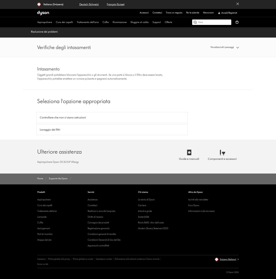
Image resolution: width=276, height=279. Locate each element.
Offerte (168, 22)
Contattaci (157, 12)
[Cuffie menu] (110, 22)
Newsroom (208, 12)
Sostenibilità (143, 217)
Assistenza (93, 199)
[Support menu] (162, 22)
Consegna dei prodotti (98, 222)
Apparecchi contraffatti (98, 245)
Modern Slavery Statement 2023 (153, 228)
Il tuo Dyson (193, 205)
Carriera (142, 205)
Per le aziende (192, 12)
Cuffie (106, 22)
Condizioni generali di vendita (102, 234)
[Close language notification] (237, 4)
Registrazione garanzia (98, 228)
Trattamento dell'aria (88, 22)
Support (157, 22)
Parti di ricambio (45, 234)
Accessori (144, 12)
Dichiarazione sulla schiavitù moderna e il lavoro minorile (137, 259)
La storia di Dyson (146, 199)
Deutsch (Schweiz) (89, 4)
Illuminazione (120, 22)
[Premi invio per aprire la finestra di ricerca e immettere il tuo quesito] (211, 22)
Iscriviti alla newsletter (198, 199)
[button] (215, 47)
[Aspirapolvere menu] (53, 22)
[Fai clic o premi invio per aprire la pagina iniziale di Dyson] (43, 13)
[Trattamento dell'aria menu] (100, 22)
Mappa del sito (44, 240)
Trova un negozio (174, 12)
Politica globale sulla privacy (59, 259)
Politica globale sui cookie (83, 259)
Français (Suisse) (115, 4)
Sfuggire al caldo (139, 22)
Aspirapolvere (44, 22)
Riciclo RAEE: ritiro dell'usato (151, 222)
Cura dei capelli (64, 22)
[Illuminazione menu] (128, 22)
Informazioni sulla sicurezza (201, 211)
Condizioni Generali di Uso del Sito (104, 240)
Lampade (41, 217)
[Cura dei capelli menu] (74, 22)
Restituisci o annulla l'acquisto (101, 211)
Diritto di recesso (95, 217)
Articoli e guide (145, 211)
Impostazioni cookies (104, 259)
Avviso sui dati (42, 264)
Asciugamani (43, 228)
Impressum (41, 259)
